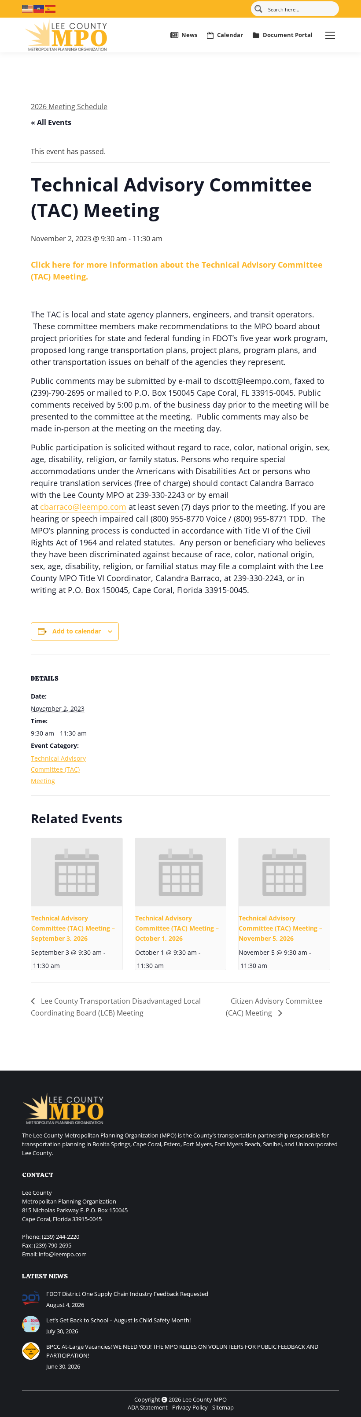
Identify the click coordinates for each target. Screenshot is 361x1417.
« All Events (51, 122)
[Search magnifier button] (258, 9)
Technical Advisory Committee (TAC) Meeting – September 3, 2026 (73, 928)
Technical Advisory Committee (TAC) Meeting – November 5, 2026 (280, 928)
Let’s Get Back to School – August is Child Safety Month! (118, 1320)
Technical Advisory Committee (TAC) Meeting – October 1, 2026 (177, 928)
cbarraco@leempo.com (83, 506)
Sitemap (223, 1407)
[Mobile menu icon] (330, 35)
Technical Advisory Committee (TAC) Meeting (58, 769)
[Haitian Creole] (39, 8)
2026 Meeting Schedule (69, 106)
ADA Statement (148, 1407)
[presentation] (76, 872)
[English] (27, 8)
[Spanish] (50, 8)
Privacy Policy (190, 1407)
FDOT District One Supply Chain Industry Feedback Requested (127, 1294)
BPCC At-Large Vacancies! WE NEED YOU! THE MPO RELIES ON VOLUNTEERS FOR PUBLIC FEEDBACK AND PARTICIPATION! (182, 1351)
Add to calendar (76, 631)
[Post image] (31, 1298)
